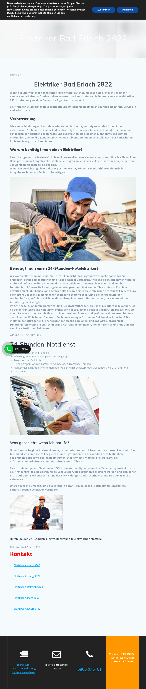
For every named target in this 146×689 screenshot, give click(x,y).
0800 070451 (89, 669)
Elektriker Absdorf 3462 (27, 608)
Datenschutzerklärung (23, 668)
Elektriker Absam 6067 (26, 597)
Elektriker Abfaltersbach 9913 (30, 587)
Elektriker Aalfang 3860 (27, 565)
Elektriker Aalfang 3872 (27, 576)
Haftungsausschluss (23, 672)
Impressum (23, 664)
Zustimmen (103, 9)
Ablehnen (127, 9)
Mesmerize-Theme (122, 661)
